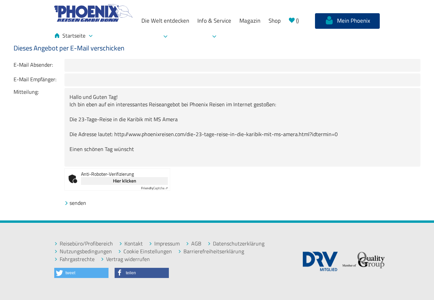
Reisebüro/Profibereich (86, 244)
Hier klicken (124, 180)
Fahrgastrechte (77, 259)
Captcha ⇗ (154, 188)
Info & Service (214, 20)
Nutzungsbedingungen (86, 251)
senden (78, 203)
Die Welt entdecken (165, 20)
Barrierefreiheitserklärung (213, 251)
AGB (196, 244)
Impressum (167, 244)
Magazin (249, 20)
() (297, 20)
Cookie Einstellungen (147, 251)
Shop (275, 20)
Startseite (74, 35)
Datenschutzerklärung (238, 244)
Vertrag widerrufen (128, 259)
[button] (81, 273)
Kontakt (133, 244)
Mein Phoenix (353, 20)
